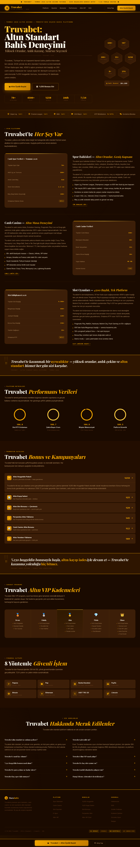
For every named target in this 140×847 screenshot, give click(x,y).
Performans (73, 8)
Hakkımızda (115, 801)
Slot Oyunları (57, 809)
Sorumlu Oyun (116, 817)
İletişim (113, 821)
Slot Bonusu (86, 809)
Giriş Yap (110, 8)
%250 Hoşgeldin (88, 801)
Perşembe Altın (87, 813)
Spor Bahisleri (58, 801)
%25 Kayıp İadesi (88, 805)
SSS (89, 8)
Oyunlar (54, 8)
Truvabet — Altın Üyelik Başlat (63, 843)
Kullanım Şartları (116, 813)
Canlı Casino (57, 805)
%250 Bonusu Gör (46, 87)
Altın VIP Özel (86, 817)
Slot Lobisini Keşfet (81, 344)
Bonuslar (63, 8)
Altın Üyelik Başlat (126, 8)
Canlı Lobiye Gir (11, 273)
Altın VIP (83, 8)
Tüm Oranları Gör (79, 204)
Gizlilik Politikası (116, 809)
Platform (46, 8)
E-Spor (55, 813)
